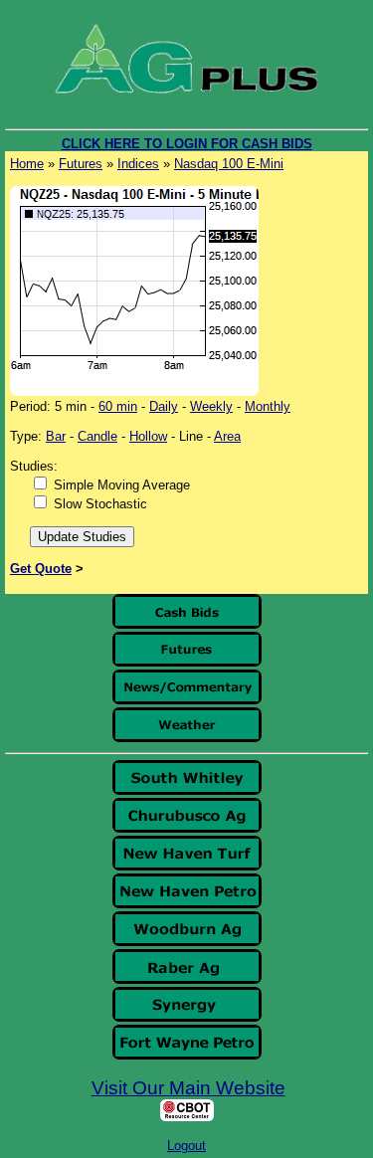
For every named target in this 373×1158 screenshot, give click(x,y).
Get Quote (41, 568)
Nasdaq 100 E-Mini (228, 163)
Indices (138, 163)
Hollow (148, 436)
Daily (163, 406)
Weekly (211, 406)
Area (227, 436)
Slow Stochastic (100, 503)
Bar (56, 436)
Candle (97, 436)
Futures (80, 163)
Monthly (267, 406)
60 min (117, 406)
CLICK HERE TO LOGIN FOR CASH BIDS (187, 143)
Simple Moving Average (122, 485)
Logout (186, 1145)
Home (27, 163)
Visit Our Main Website (188, 1087)
